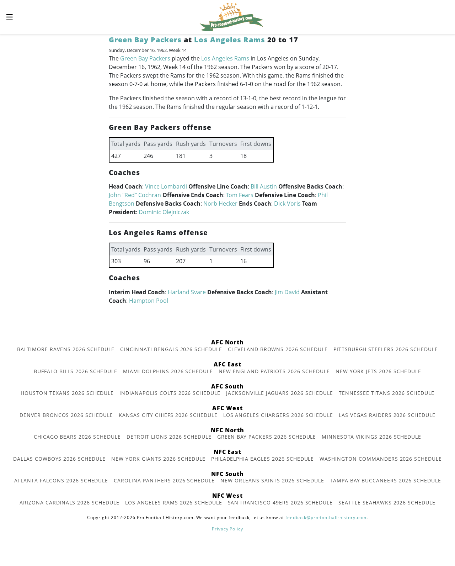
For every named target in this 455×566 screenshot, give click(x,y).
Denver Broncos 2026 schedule (66, 415)
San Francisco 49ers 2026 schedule (280, 502)
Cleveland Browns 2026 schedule (278, 349)
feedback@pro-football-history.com (325, 517)
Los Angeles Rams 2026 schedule (173, 502)
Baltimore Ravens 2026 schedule (65, 349)
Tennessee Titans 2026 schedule (386, 393)
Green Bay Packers (145, 39)
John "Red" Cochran (135, 195)
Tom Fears (239, 195)
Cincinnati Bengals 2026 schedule (171, 349)
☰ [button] (10, 17)
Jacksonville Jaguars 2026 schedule (279, 393)
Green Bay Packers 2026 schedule (266, 436)
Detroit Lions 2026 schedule (169, 436)
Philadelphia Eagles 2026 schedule (262, 458)
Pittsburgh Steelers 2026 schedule (385, 349)
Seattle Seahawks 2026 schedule (386, 502)
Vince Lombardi (166, 186)
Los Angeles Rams (229, 39)
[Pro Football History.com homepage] (231, 16)
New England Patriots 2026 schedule (274, 371)
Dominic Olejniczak (164, 212)
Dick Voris (287, 203)
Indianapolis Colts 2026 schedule (169, 393)
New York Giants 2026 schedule (158, 458)
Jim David (287, 292)
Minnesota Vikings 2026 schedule (371, 436)
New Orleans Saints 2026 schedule (272, 480)
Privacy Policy (227, 529)
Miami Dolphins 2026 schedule (168, 371)
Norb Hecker (220, 203)
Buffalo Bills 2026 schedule (75, 371)
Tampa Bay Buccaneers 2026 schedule (385, 480)
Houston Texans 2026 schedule (67, 393)
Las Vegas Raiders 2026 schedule (387, 415)
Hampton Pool (148, 301)
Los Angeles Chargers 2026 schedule (278, 415)
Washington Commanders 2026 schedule (381, 458)
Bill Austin (264, 186)
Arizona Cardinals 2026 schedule (69, 502)
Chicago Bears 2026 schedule (77, 436)
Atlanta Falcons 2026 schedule (61, 480)
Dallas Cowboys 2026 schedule (59, 458)
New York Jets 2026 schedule (378, 371)
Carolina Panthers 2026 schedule (164, 480)
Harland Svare (187, 292)
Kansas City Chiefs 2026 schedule (168, 415)
